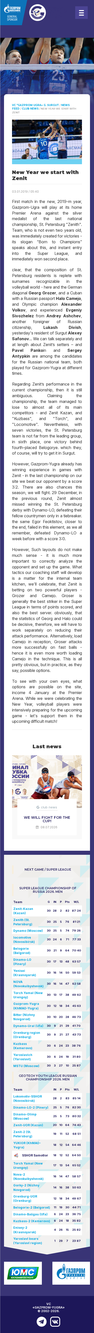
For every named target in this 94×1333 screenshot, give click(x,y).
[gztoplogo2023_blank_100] (35, 12)
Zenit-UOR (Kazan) (28, 1125)
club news (49, 807)
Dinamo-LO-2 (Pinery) (30, 1107)
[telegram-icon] (40, 1322)
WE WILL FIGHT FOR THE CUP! (47, 819)
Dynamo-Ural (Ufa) (28, 1026)
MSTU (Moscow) (26, 1066)
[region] (47, 75)
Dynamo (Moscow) (28, 931)
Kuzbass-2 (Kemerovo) (31, 1221)
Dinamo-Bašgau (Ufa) (30, 1214)
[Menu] (81, 12)
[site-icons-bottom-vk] (54, 1322)
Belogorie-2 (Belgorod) (31, 1207)
